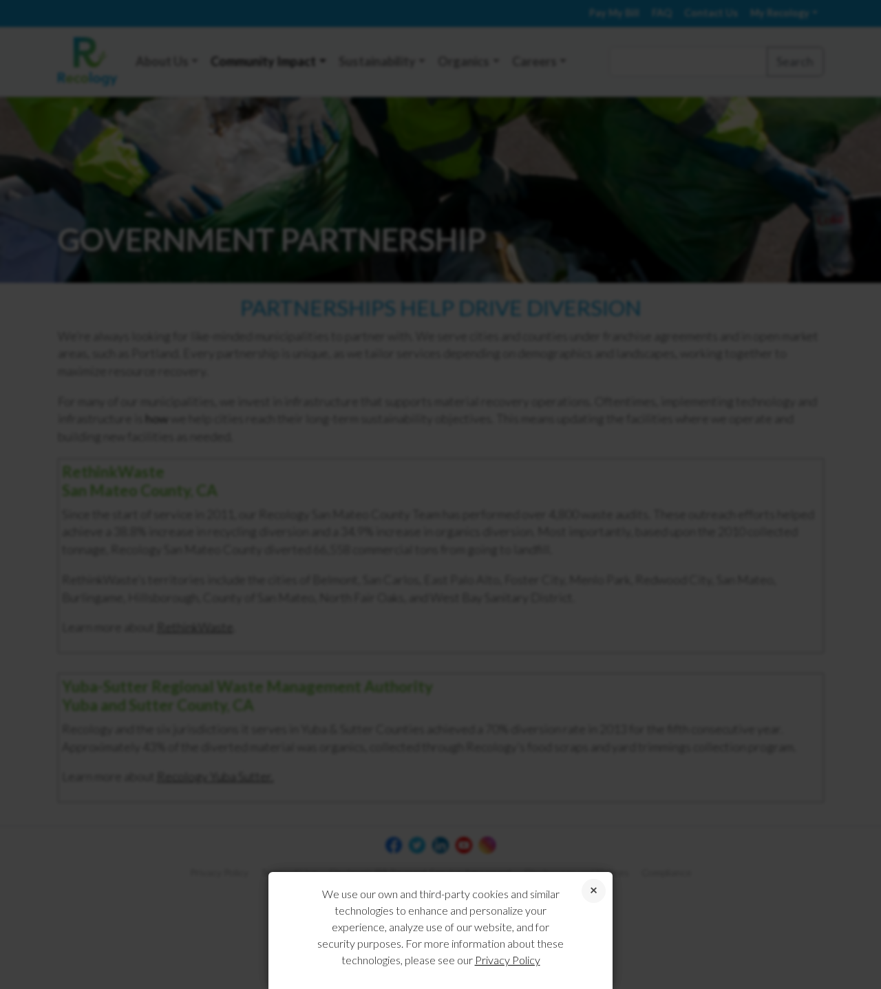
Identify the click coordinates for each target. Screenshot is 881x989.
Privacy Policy (507, 959)
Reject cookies (594, 891)
